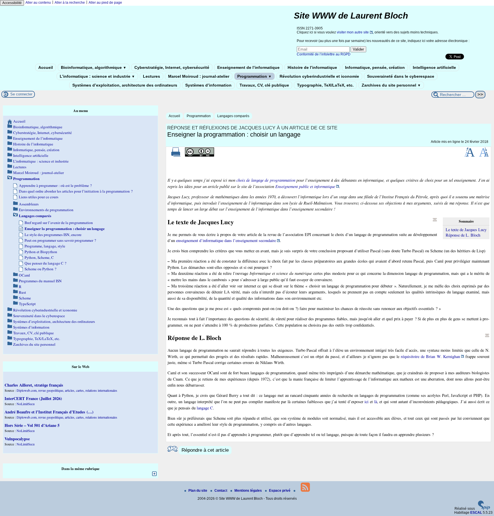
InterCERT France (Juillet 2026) (33, 398)
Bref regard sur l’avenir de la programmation (59, 222)
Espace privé (280, 491)
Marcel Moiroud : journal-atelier (198, 76)
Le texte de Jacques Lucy (466, 229)
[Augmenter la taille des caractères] (469, 155)
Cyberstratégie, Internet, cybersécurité (171, 67)
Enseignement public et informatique (305, 186)
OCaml (24, 275)
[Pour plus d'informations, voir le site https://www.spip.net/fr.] (484, 509)
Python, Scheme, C (39, 257)
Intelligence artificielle (434, 67)
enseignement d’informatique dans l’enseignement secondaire (226, 240)
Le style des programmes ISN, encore (53, 234)
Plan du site (198, 491)
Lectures (151, 76)
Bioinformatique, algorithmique (93, 67)
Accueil (45, 67)
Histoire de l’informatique (312, 67)
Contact (221, 491)
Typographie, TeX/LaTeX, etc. (325, 85)
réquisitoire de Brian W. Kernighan (430, 356)
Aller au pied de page (105, 3)
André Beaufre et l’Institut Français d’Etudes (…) (49, 412)
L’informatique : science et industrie (97, 76)
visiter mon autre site (353, 32)
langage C (205, 408)
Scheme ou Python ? (40, 268)
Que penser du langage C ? (45, 263)
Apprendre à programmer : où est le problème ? (55, 185)
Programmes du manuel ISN (40, 280)
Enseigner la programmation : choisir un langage (65, 228)
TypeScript (27, 303)
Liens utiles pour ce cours (38, 196)
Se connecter (21, 94)
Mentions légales (248, 491)
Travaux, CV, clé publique (264, 85)
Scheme (25, 298)
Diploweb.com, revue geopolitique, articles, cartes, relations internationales (67, 390)
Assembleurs (29, 204)
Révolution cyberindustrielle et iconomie (319, 76)
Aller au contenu (38, 3)
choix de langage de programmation (265, 180)
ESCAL (476, 513)
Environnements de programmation (46, 209)
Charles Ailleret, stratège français (34, 385)
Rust (22, 292)
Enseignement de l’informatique (248, 67)
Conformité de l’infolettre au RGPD (323, 54)
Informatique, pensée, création (375, 67)
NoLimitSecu (26, 403)
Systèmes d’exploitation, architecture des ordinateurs (124, 85)
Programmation (254, 76)
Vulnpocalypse (17, 439)
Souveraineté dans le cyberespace (400, 76)
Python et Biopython (41, 251)
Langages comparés (233, 116)
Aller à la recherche (70, 3)
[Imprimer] (175, 155)
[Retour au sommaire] (435, 219)
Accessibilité (12, 3)
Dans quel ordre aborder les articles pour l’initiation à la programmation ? (76, 191)
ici (366, 401)
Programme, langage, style (45, 246)
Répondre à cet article (205, 450)
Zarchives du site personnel (391, 85)
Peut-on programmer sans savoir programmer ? (60, 240)
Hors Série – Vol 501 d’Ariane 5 (32, 425)
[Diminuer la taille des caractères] (484, 155)
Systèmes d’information (208, 85)
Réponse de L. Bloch (463, 235)
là (375, 401)
